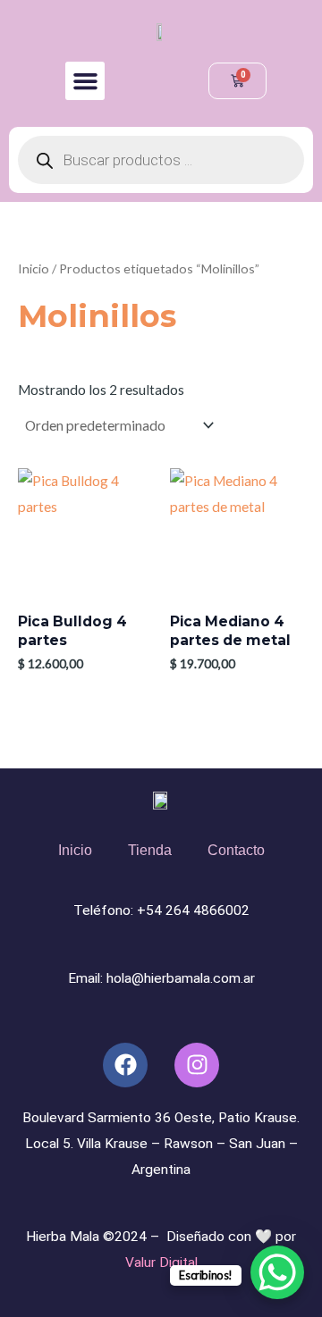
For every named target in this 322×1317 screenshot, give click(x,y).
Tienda (150, 850)
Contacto (236, 850)
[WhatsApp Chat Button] (277, 1272)
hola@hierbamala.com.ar (180, 978)
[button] (85, 81)
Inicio (33, 268)
